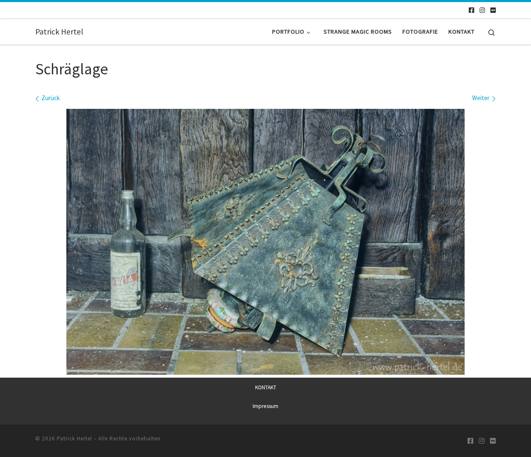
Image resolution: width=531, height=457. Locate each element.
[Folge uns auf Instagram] (482, 10)
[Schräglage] (265, 242)
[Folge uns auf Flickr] (493, 10)
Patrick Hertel (74, 438)
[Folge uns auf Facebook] (471, 10)
